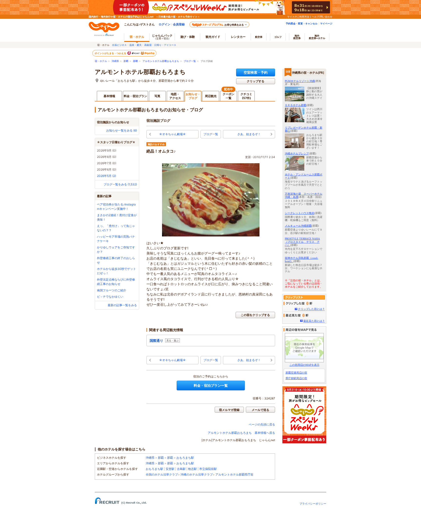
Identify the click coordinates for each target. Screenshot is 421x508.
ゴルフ (278, 36)
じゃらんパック (162, 37)
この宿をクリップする (255, 315)
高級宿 (148, 44)
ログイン (164, 24)
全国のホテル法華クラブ (162, 474)
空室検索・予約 (256, 72)
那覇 (126, 61)
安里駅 (170, 469)
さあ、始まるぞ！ (249, 134)
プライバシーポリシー (312, 503)
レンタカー (238, 37)
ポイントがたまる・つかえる (111, 53)
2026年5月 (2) (106, 176)
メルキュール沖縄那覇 (298, 225)
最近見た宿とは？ (314, 320)
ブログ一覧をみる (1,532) (120, 184)
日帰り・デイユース (165, 44)
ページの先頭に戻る (262, 424)
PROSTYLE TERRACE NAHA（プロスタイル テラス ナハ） (302, 241)
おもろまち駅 (185, 457)
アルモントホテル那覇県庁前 (234, 474)
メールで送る (260, 410)
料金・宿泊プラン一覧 (211, 385)
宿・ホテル (101, 61)
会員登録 (179, 24)
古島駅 (181, 469)
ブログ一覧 (190, 61)
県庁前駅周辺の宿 (296, 378)
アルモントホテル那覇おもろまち (161, 61)
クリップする (255, 81)
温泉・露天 (135, 44)
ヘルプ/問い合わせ (322, 16)
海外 (297, 37)
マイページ (326, 23)
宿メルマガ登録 (229, 410)
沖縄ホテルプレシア (297, 153)
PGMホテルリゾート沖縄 (300, 81)
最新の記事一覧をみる (122, 305)
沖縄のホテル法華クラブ (197, 474)
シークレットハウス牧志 (299, 213)
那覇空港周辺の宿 (296, 372)
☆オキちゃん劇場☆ (172, 134)
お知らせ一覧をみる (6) (121, 130)
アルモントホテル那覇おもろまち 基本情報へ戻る (241, 433)
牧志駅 (192, 469)
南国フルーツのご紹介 (111, 290)
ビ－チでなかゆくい (110, 296)
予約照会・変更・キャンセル (301, 23)
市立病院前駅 (208, 469)
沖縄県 (115, 61)
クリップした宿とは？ (311, 308)
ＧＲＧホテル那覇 (295, 105)
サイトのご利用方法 (298, 16)
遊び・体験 (187, 37)
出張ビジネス (119, 44)
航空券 (258, 36)
